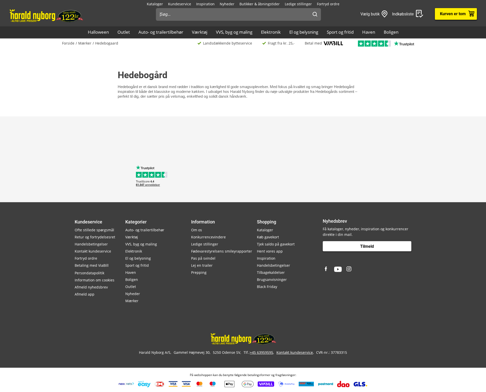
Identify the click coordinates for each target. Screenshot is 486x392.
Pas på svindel (203, 258)
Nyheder (227, 4)
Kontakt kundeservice (93, 251)
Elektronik (271, 32)
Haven (368, 32)
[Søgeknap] (315, 14)
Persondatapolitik (89, 273)
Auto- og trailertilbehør (160, 32)
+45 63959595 (261, 352)
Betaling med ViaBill (92, 265)
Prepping (199, 272)
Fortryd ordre (328, 4)
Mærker (84, 43)
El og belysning (303, 32)
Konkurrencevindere (208, 237)
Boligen (391, 32)
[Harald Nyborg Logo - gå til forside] (46, 15)
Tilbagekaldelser (271, 272)
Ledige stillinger (298, 4)
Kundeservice (179, 4)
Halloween (98, 32)
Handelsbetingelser (91, 244)
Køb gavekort (268, 237)
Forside (68, 43)
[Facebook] (326, 269)
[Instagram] (349, 269)
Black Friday (267, 286)
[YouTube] (338, 269)
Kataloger (155, 4)
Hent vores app (270, 251)
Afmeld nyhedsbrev (91, 287)
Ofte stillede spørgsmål (94, 230)
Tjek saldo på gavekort (276, 244)
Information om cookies (94, 280)
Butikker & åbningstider (259, 4)
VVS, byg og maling (234, 32)
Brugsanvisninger (272, 279)
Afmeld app (84, 294)
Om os (196, 230)
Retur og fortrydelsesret (95, 237)
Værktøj (199, 32)
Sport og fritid (340, 32)
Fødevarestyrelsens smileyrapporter (221, 251)
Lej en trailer (202, 265)
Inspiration (205, 4)
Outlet (123, 32)
